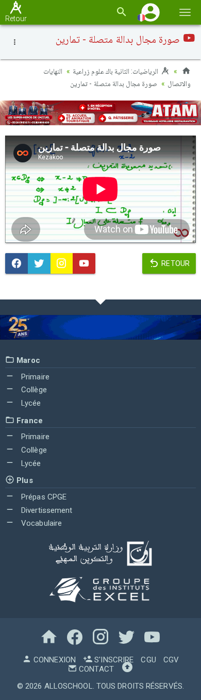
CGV (171, 659)
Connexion (53, 659)
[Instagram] (62, 263)
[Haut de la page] (127, 669)
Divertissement (46, 510)
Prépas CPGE (42, 497)
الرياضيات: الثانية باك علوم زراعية (116, 71)
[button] (150, 12)
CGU (148, 659)
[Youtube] (84, 263)
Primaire (34, 376)
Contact (95, 669)
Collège (33, 389)
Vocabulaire (40, 523)
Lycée (30, 403)
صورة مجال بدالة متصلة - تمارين (113, 83)
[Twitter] (39, 263)
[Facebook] (16, 263)
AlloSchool (68, 686)
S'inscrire (112, 659)
